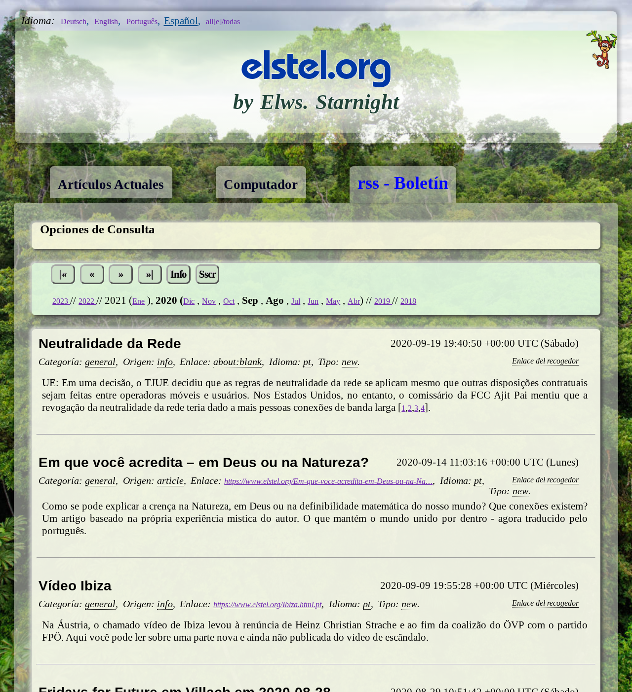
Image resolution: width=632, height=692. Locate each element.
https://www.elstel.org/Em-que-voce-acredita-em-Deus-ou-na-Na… (364, 498)
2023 (64, 307)
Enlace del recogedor (534, 366)
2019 (430, 307)
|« (67, 277)
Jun (346, 307)
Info (217, 277)
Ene (153, 307)
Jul (325, 307)
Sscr (255, 277)
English (120, 21)
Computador (305, 183)
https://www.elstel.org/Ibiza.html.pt (286, 622)
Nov (231, 307)
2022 (97, 307)
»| (180, 277)
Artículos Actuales (127, 183)
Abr (396, 307)
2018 (462, 307)
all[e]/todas (260, 21)
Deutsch (78, 21)
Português (166, 21)
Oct (255, 307)
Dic (207, 307)
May (371, 307)
